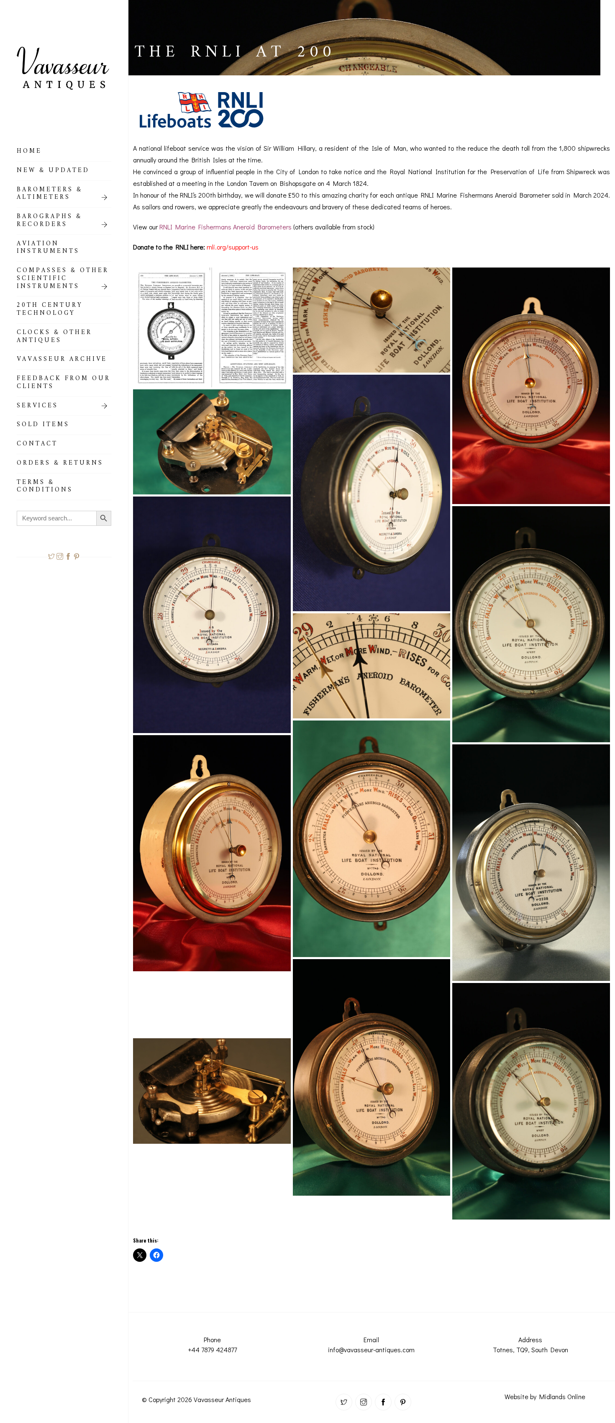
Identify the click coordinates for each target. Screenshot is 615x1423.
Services (37, 407)
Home (29, 152)
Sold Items (43, 425)
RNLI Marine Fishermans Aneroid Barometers (225, 226)
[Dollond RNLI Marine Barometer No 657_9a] (531, 1101)
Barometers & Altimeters (49, 194)
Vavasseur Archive (62, 360)
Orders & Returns (60, 464)
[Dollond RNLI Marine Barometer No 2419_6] (372, 320)
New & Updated (53, 171)
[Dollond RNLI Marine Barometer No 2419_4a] (212, 853)
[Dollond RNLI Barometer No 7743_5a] (372, 1077)
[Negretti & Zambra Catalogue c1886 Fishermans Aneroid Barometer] (212, 1157)
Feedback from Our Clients (63, 383)
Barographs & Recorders (49, 221)
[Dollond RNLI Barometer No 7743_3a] (372, 839)
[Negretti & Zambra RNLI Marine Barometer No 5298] (372, 665)
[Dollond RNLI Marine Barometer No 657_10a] (531, 624)
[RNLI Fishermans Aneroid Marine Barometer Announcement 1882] (212, 327)
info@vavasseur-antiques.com (371, 1349)
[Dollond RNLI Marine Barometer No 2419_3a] (531, 386)
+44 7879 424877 (212, 1349)
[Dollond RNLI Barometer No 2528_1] (212, 1090)
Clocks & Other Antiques (54, 337)
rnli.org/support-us (233, 246)
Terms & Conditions (45, 487)
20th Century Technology (50, 310)
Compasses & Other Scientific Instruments (63, 279)
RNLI (186, 194)
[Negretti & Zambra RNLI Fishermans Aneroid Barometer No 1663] (212, 1189)
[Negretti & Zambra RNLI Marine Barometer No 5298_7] (212, 441)
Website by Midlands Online (545, 1396)
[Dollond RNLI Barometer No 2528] (531, 862)
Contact (37, 445)
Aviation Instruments (48, 248)
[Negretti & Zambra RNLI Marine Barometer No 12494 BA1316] (372, 493)
